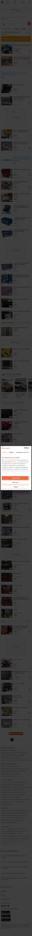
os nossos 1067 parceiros (12, 460)
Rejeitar (16, 487)
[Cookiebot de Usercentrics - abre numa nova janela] (23, 448)
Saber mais (15, 482)
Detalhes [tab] (11, 452)
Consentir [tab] (4, 452)
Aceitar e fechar (16, 478)
